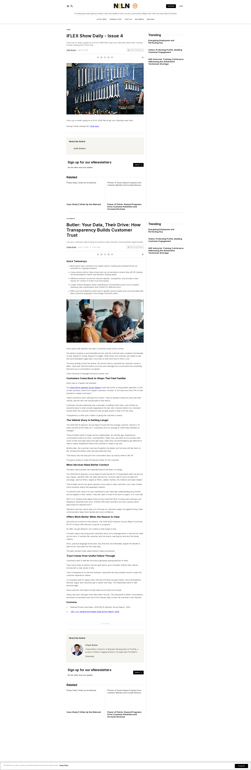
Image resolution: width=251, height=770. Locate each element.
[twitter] (105, 57)
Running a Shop (116, 19)
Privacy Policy (64, 765)
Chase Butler (71, 247)
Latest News (101, 19)
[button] (67, 6)
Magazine (150, 19)
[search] (71, 6)
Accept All (241, 766)
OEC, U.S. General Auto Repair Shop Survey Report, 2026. (95, 612)
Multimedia (139, 19)
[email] (112, 57)
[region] (125, 766)
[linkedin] (101, 57)
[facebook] (98, 57)
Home (68, 29)
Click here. (94, 126)
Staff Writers (71, 50)
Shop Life (128, 19)
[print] (143, 57)
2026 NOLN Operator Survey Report (85, 388)
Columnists (70, 218)
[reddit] (109, 57)
